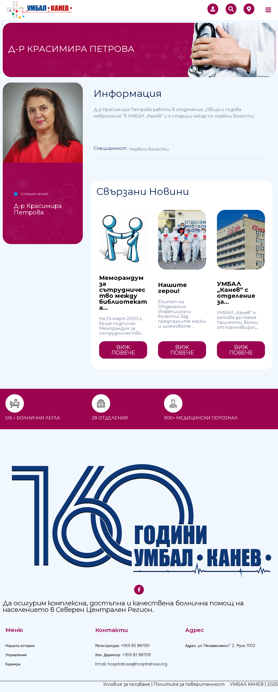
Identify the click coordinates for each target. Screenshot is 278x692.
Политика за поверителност (189, 684)
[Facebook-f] (139, 590)
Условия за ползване (126, 684)
